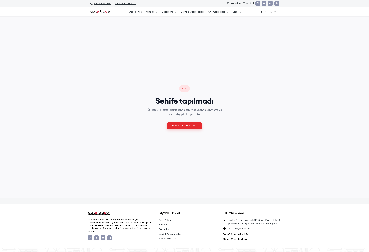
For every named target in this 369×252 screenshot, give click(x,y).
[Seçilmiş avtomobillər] (266, 11)
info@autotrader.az (125, 3)
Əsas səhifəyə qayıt (184, 125)
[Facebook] (264, 3)
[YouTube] (270, 3)
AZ (274, 11)
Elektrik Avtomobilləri (192, 11)
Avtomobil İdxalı (216, 11)
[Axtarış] (261, 11)
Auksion (150, 11)
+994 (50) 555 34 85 (237, 233)
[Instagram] (257, 3)
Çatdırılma (167, 11)
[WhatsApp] (276, 3)
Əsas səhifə (135, 11)
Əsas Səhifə (165, 220)
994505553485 (102, 3)
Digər (235, 11)
